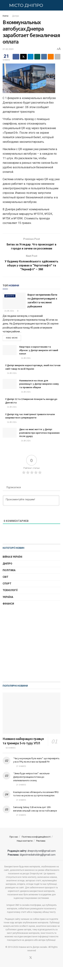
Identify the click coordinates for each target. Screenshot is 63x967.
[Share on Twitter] (23, 56)
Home (5, 16)
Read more (13, 338)
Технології (10, 590)
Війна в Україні (12, 556)
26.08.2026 (9, 311)
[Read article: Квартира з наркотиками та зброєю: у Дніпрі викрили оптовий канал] (10, 350)
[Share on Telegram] (31, 56)
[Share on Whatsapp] (37, 56)
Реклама (40, 840)
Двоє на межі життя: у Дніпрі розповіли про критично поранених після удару (39, 433)
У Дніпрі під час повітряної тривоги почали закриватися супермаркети (30, 416)
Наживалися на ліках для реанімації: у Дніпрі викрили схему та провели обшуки (39, 384)
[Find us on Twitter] (30, 958)
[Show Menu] (4, 5)
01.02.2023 (8, 49)
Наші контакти (25, 840)
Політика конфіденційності (36, 836)
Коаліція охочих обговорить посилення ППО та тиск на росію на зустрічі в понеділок (36, 793)
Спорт (7, 583)
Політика (9, 570)
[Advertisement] (31, 643)
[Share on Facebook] (16, 56)
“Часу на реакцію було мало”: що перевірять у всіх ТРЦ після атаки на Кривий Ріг (36, 760)
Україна (8, 597)
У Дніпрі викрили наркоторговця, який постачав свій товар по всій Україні (32, 367)
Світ (5, 577)
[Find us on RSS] (35, 958)
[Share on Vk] (44, 56)
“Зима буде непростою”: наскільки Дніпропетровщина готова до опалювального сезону (31, 777)
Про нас (13, 836)
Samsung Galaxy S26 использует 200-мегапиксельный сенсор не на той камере (35, 809)
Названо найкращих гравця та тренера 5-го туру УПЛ (23, 740)
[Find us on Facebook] (26, 958)
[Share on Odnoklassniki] (51, 56)
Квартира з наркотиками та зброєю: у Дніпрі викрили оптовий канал (38, 350)
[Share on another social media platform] (58, 56)
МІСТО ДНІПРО (26, 5)
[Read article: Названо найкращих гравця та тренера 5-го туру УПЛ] (31, 713)
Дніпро (15, 16)
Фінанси (8, 603)
